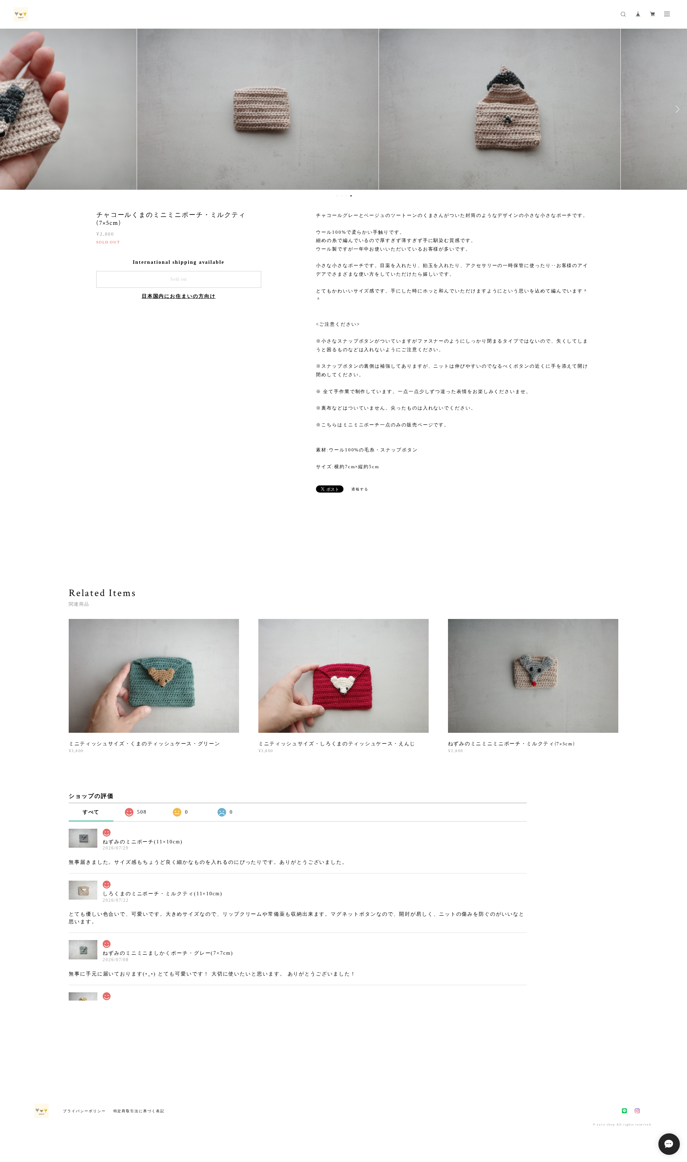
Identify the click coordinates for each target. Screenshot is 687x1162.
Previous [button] (10, 109)
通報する (360, 489)
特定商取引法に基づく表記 (139, 1111)
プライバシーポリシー (84, 1111)
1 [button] (337, 196)
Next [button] (676, 109)
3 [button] (346, 196)
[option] (343, 109)
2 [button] (341, 196)
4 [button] (351, 196)
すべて (91, 812)
